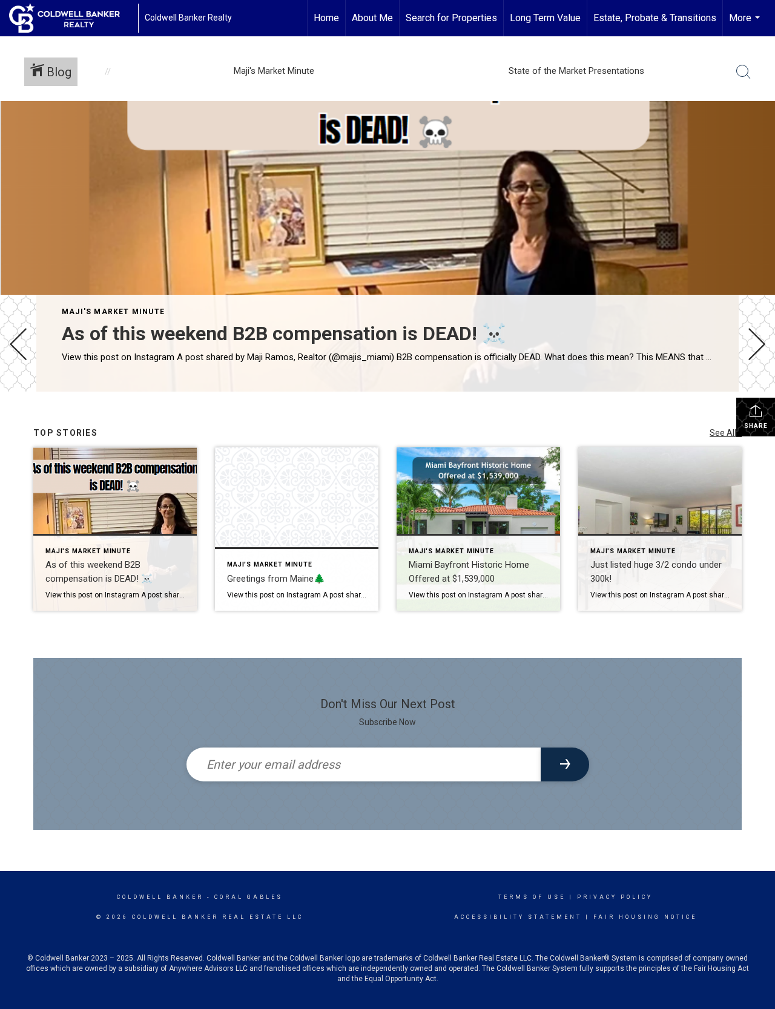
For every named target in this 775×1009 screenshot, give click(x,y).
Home (326, 18)
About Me (372, 18)
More (746, 24)
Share (756, 425)
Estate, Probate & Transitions (654, 18)
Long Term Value (545, 18)
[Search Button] (743, 72)
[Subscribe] (565, 764)
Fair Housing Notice (645, 917)
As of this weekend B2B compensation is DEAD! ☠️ (284, 333)
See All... (726, 433)
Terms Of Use (532, 897)
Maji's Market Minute (113, 311)
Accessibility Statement (518, 917)
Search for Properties (451, 18)
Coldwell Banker (160, 897)
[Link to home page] (70, 18)
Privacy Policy (615, 897)
